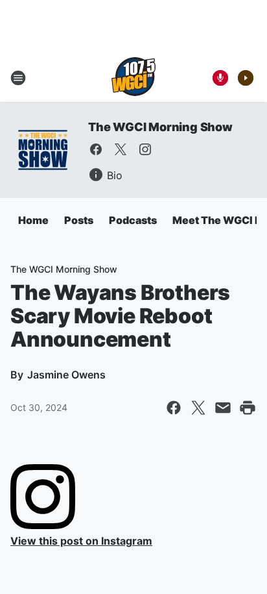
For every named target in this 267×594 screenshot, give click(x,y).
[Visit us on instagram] (145, 149)
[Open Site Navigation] (18, 78)
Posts (78, 220)
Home (33, 220)
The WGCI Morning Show (160, 127)
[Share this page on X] (198, 408)
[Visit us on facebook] (96, 149)
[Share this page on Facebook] (174, 408)
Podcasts (133, 220)
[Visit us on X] (120, 149)
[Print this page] (247, 408)
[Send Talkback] (220, 78)
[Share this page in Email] (223, 408)
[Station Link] (133, 78)
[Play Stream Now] (245, 78)
